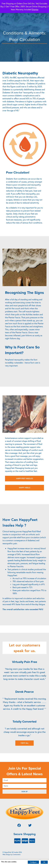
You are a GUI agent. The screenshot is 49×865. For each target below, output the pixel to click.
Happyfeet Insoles (24, 478)
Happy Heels (24, 487)
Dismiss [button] (35, 9)
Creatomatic (17, 854)
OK (44, 862)
